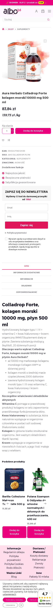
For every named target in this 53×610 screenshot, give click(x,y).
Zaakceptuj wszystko (14, 600)
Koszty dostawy (39, 555)
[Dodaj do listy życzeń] (3, 140)
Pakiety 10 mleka (39, 576)
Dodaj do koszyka (33, 130)
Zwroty (39, 563)
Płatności (39, 567)
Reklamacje (39, 559)
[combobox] (24, 19)
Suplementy (24, 158)
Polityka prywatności (17, 233)
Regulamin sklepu (14, 552)
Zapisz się (26, 225)
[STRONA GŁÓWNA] (3, 29)
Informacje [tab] (26, 279)
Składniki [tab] (26, 286)
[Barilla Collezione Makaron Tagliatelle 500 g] (14, 480)
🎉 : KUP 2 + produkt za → (26, 2)
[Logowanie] (36, 11)
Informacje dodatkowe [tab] (26, 272)
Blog (14, 576)
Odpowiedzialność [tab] (26, 292)
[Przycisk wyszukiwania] (48, 19)
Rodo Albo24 (13, 567)
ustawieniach (9, 594)
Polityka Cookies (14, 564)
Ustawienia (10, 605)
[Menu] (49, 11)
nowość (20, 162)
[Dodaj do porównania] (9, 140)
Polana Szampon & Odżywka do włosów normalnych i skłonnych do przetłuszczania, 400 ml (38, 508)
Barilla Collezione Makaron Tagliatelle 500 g (13, 500)
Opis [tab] (26, 266)
